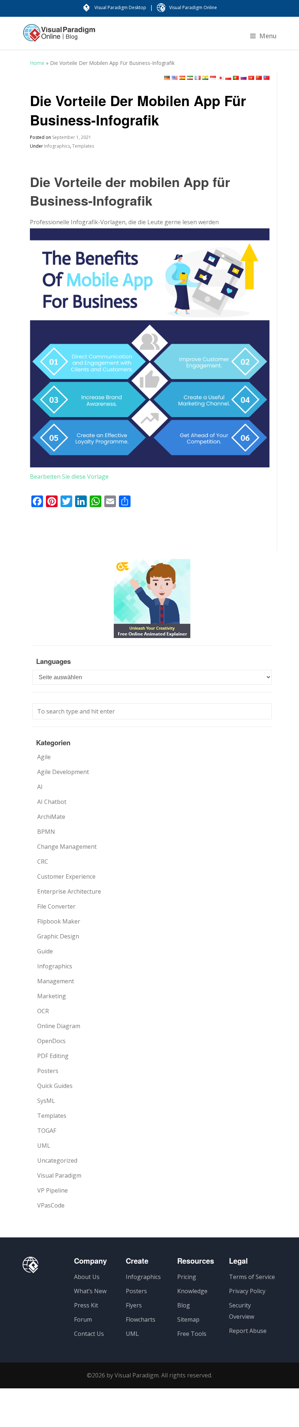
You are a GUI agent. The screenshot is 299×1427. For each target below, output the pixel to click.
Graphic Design (58, 936)
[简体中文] (259, 77)
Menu (268, 35)
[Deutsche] (167, 77)
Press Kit (86, 1305)
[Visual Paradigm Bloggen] (59, 36)
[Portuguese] (236, 77)
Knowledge (192, 1291)
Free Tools (191, 1334)
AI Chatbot (51, 802)
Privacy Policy (247, 1291)
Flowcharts (140, 1319)
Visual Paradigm (59, 1175)
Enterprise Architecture (69, 891)
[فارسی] (190, 77)
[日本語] (221, 77)
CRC (42, 862)
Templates (83, 146)
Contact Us (89, 1334)
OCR (43, 1011)
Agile (44, 757)
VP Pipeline (52, 1190)
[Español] (182, 77)
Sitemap (188, 1319)
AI (40, 787)
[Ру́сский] (243, 77)
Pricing (186, 1277)
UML (43, 1146)
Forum (83, 1319)
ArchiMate (51, 817)
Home (37, 62)
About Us (87, 1277)
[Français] (198, 77)
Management (55, 981)
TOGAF (46, 1131)
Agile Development (63, 772)
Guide (45, 951)
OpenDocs (51, 1041)
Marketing (51, 996)
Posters (47, 1071)
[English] (175, 77)
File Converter (56, 906)
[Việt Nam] (251, 77)
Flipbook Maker (58, 921)
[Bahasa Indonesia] (213, 77)
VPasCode (51, 1205)
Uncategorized (57, 1160)
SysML (46, 1101)
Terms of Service (252, 1277)
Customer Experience (66, 876)
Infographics (57, 146)
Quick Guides (55, 1086)
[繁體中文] (266, 77)
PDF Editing (53, 1056)
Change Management (67, 847)
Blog (183, 1305)
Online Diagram (58, 1026)
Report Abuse (248, 1331)
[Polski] (228, 77)
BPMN (46, 832)
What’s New (90, 1291)
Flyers (134, 1305)
